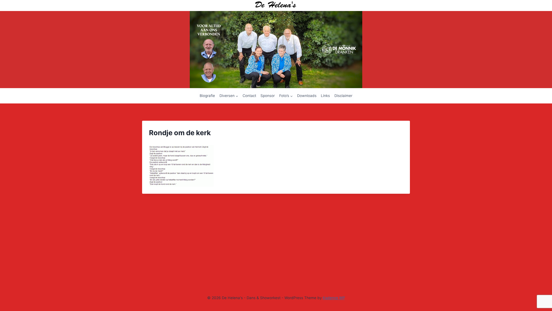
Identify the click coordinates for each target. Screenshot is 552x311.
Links (325, 96)
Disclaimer (343, 96)
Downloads (307, 96)
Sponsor (267, 96)
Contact (249, 96)
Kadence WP (334, 298)
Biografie (207, 96)
